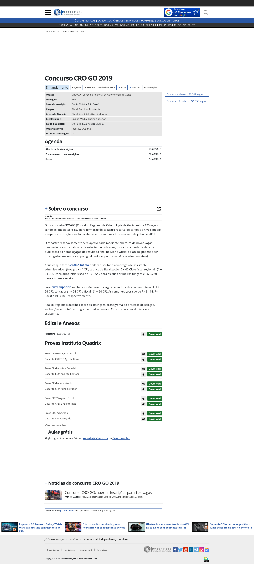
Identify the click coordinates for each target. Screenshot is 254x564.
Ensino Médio (79, 119)
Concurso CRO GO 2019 (73, 31)
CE (91, 25)
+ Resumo (90, 87)
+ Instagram (110, 510)
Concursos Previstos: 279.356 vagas (186, 101)
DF (96, 25)
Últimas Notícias (85, 20)
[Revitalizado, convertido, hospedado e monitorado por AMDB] (206, 559)
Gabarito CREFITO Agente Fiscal (62, 359)
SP (184, 25)
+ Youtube (96, 510)
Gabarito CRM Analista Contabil (62, 374)
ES (101, 25)
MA (111, 25)
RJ (155, 25)
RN (160, 25)
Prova (122, 87)
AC (66, 25)
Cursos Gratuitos (168, 20)
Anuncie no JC (86, 550)
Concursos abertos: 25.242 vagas (185, 94)
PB (137, 25)
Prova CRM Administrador (59, 383)
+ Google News (82, 510)
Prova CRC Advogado (56, 413)
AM (81, 25)
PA (132, 25)
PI (152, 25)
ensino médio (79, 265)
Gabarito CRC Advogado (58, 418)
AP (76, 25)
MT (116, 25)
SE (189, 25)
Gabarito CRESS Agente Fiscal (61, 403)
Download (155, 334)
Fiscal (75, 109)
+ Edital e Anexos (106, 87)
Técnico (83, 109)
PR (142, 25)
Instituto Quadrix (81, 128)
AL (71, 25)
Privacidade (102, 550)
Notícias (135, 87)
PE (147, 25)
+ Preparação (150, 87)
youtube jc (147, 20)
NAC (61, 25)
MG (127, 25)
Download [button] (155, 354)
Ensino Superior (97, 119)
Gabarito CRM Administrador (61, 388)
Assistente (94, 109)
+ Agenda (76, 87)
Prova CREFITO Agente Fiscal (60, 353)
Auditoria (101, 114)
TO (193, 25)
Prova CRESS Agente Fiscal (59, 398)
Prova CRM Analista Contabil (60, 368)
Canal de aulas (121, 438)
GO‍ (106, 25)
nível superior (61, 287)
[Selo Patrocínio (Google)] (182, 12)
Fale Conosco (69, 550)
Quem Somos (53, 550)
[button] (144, 334)
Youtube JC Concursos (95, 438)
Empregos (132, 20)
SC (179, 25)
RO (170, 25)
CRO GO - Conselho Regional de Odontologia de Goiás (101, 94)
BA (86, 25)
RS (165, 25)
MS (122, 25)
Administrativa (87, 114)
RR (174, 25)
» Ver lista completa (55, 425)
